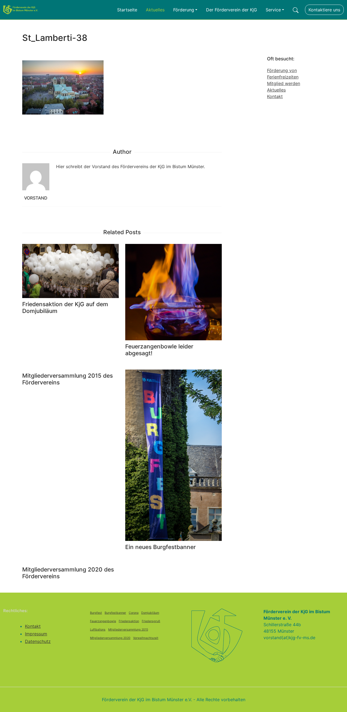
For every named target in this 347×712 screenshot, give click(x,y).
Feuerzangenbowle (103, 621)
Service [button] (273, 9)
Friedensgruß (151, 621)
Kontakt (275, 96)
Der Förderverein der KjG (231, 9)
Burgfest (96, 613)
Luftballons (97, 629)
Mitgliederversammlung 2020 (110, 638)
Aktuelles (155, 9)
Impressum (36, 633)
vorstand (35, 198)
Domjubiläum (150, 613)
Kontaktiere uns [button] (324, 9)
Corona (134, 613)
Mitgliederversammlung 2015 (128, 629)
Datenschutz (38, 641)
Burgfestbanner (115, 613)
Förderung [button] (183, 9)
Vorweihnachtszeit (145, 638)
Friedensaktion (129, 621)
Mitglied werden (283, 83)
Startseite (127, 9)
